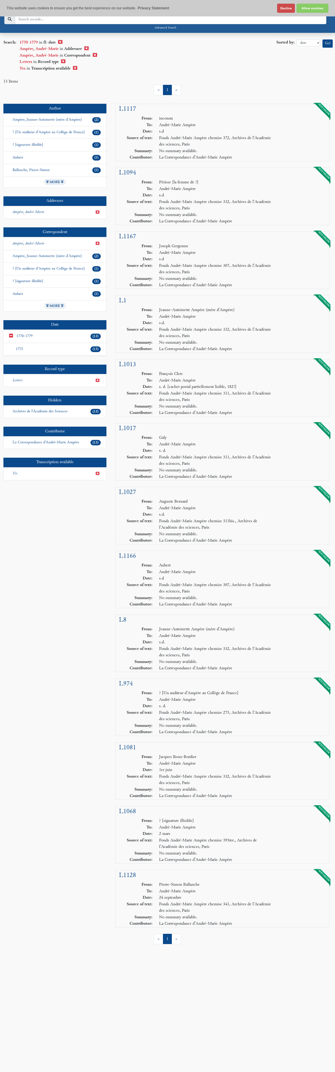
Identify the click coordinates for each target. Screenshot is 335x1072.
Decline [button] (286, 8)
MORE (55, 182)
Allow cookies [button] (312, 8)
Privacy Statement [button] (153, 8)
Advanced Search (165, 27)
